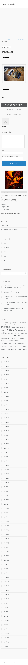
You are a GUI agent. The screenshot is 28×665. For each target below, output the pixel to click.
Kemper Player (16, 333)
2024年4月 (6, 431)
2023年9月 (6, 456)
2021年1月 (6, 560)
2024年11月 (6, 413)
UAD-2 (14, 343)
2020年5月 (6, 590)
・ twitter (3, 208)
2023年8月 (6, 461)
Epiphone (16, 325)
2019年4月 (6, 629)
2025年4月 (6, 396)
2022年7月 (6, 508)
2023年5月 (6, 474)
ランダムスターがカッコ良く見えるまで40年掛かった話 (15, 297)
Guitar (22, 327)
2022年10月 (7, 495)
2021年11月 (6, 534)
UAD (10, 343)
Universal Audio (20, 343)
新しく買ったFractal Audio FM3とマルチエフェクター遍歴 (15, 303)
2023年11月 (6, 452)
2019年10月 (7, 611)
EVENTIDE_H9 (6, 327)
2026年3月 (6, 375)
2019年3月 (6, 633)
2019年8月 (6, 620)
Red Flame (9, 340)
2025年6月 (6, 387)
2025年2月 (6, 405)
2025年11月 (6, 379)
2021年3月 (6, 551)
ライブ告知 (6, 247)
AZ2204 (24, 323)
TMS (5, 243)
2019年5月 (6, 624)
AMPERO (7, 323)
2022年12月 (6, 487)
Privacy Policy (4, 225)
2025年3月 (6, 400)
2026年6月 (6, 362)
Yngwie (3, 346)
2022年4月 (6, 517)
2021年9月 (6, 538)
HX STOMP (10, 330)
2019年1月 (6, 637)
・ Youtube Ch (4, 204)
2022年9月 (6, 499)
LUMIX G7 (22, 336)
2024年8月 (6, 422)
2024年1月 (6, 443)
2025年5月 (6, 392)
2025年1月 (6, 409)
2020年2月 (6, 599)
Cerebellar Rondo (9, 325)
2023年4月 (6, 478)
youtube (8, 346)
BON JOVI (3, 325)
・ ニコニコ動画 (5, 206)
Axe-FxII (19, 323)
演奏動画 (11, 349)
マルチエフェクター (17, 346)
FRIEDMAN (18, 327)
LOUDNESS (16, 336)
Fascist (13, 327)
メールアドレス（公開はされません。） (10, 156)
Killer (22, 333)
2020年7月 (6, 581)
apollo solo (13, 323)
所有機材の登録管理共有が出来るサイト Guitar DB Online (14, 309)
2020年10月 (7, 573)
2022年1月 (6, 525)
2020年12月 (7, 564)
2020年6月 (6, 586)
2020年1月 (6, 603)
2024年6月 (6, 426)
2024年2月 (6, 439)
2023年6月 (6, 469)
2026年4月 (6, 370)
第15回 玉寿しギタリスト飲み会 (11, 292)
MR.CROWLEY (12, 338)
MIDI (7, 338)
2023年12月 (7, 448)
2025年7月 (6, 383)
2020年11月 (6, 568)
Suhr (18, 340)
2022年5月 (6, 512)
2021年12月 (6, 530)
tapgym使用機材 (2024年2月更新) (9, 229)
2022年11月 (6, 491)
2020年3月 (6, 594)
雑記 (5, 260)
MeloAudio (3, 338)
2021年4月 (6, 547)
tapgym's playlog (8, 4)
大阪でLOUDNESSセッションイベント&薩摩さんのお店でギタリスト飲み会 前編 (15, 286)
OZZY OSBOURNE (20, 338)
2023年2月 (6, 482)
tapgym (5, 343)
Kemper (7, 333)
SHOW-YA (14, 340)
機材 (5, 256)
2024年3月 (6, 435)
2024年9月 (6, 418)
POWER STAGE (4, 340)
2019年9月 (6, 616)
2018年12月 (6, 642)
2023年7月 (6, 465)
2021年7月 (6, 543)
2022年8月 (6, 504)
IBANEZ (18, 330)
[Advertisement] (14, 23)
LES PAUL (6, 336)
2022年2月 (6, 521)
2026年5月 (6, 366)
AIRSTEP (2, 323)
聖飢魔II (20, 349)
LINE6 (10, 336)
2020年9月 (6, 577)
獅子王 (16, 349)
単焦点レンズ (4, 349)
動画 (5, 251)
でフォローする (15, 109)
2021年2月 (6, 555)
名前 (3, 150)
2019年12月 (6, 607)
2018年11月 (6, 646)
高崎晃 (25, 349)
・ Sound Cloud (5, 209)
